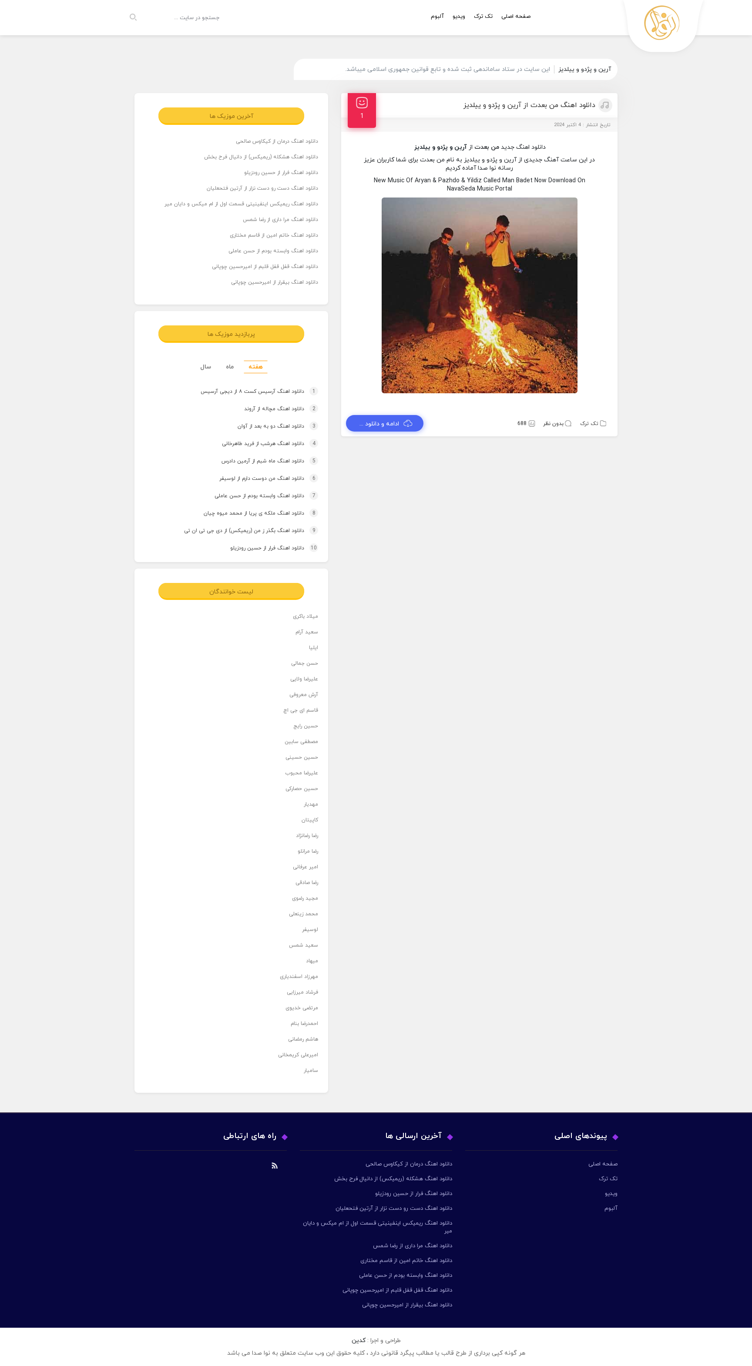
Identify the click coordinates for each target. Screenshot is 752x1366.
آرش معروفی (303, 694)
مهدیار (311, 804)
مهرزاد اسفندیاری (299, 976)
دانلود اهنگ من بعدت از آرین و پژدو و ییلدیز (529, 105)
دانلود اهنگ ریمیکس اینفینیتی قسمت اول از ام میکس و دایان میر (241, 204)
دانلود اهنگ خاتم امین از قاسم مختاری (274, 235)
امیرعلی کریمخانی (298, 1054)
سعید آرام (306, 632)
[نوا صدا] (663, 28)
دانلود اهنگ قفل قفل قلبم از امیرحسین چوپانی (265, 266)
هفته (255, 367)
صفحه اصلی (515, 16)
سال (205, 367)
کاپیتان (310, 820)
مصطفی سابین (301, 741)
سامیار (311, 1070)
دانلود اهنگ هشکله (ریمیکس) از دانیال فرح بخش (261, 157)
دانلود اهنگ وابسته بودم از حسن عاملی (273, 251)
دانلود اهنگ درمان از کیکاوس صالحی (277, 141)
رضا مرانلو (308, 851)
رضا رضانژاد (307, 835)
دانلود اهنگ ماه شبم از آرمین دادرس (260, 461)
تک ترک (483, 16)
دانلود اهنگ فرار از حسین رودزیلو (281, 172)
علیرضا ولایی (304, 679)
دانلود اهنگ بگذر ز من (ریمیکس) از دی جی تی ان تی (242, 530)
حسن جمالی (304, 663)
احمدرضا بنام (304, 1023)
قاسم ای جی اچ (300, 710)
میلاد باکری (305, 616)
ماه (230, 367)
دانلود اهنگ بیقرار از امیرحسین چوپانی (274, 282)
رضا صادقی (306, 882)
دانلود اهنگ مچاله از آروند (272, 408)
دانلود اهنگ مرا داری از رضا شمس (280, 219)
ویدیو (459, 16)
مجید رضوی (305, 898)
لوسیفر (310, 929)
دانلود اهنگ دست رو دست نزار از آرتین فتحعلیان (262, 188)
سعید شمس (303, 945)
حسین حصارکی (301, 788)
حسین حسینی (301, 757)
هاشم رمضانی (303, 1039)
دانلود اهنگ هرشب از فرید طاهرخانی (260, 443)
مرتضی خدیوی (301, 1007)
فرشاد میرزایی (302, 992)
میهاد (312, 961)
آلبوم (437, 16)
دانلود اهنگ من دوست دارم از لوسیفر (259, 478)
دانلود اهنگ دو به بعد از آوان (268, 426)
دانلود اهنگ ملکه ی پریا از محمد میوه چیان (251, 513)
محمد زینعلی (303, 914)
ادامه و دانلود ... (379, 424)
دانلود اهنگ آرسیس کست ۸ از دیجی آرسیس (250, 391)
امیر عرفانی (305, 867)
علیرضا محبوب (301, 773)
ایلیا (313, 647)
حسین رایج (305, 726)
